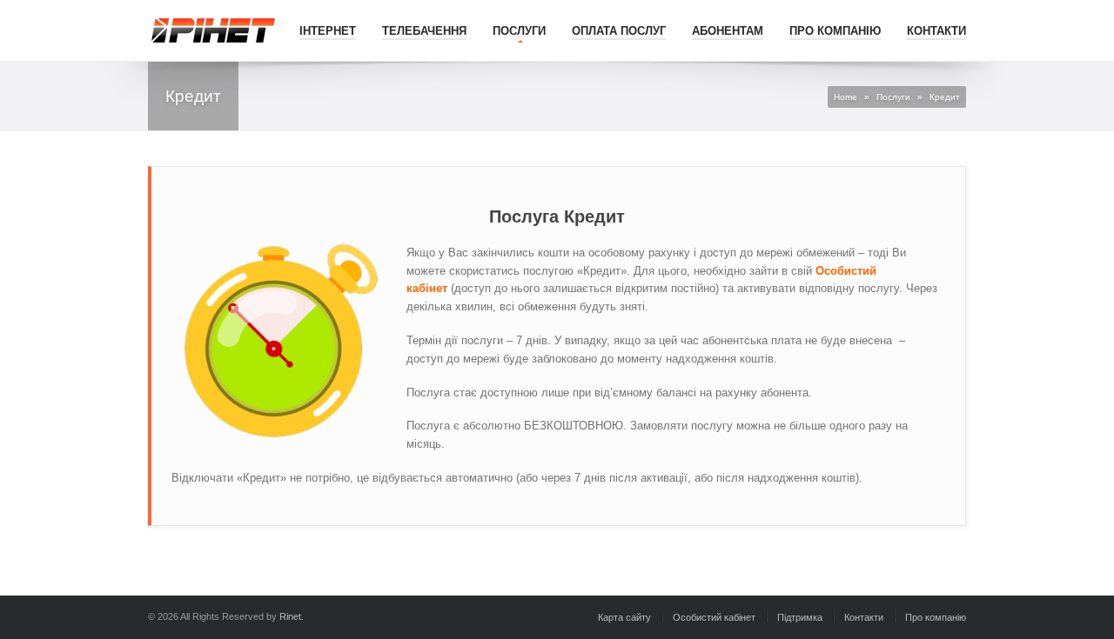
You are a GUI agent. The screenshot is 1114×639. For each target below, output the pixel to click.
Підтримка (799, 617)
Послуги (519, 30)
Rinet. (291, 616)
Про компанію (835, 30)
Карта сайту (624, 617)
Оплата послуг (619, 30)
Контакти (936, 30)
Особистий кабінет (714, 617)
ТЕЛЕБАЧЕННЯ (424, 30)
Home (845, 97)
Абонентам (727, 30)
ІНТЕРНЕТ (327, 30)
